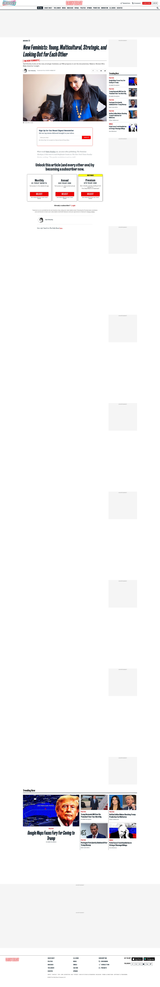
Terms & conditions (107, 974)
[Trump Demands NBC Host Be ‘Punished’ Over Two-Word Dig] (133, 96)
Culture (75, 968)
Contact (54, 974)
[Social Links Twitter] (136, 964)
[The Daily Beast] (74, 3)
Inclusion (98, 974)
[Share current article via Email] (101, 70)
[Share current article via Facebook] (93, 70)
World (75, 964)
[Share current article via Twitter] (97, 70)
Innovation (104, 8)
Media (64, 8)
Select (39, 194)
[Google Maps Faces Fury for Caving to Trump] (133, 85)
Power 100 (96, 8)
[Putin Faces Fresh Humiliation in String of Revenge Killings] (133, 131)
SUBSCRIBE (146, 3)
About (49, 974)
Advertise (67, 974)
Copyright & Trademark (120, 974)
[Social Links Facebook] (132, 964)
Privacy (76, 974)
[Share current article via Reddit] (105, 70)
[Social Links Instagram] (139, 964)
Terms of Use (58, 140)
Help (72, 974)
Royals (77, 8)
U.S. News (112, 8)
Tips (59, 974)
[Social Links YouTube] (143, 964)
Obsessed (70, 8)
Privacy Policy (66, 140)
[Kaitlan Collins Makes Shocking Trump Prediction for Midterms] (133, 118)
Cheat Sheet (48, 8)
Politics (83, 8)
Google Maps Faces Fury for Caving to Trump (51, 835)
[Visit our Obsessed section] (15, 3)
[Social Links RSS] (147, 964)
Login (73, 205)
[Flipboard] (150, 964)
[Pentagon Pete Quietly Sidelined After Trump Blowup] (133, 107)
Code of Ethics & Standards (87, 974)
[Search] (158, 8)
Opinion (89, 8)
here (61, 228)
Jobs (62, 974)
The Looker (57, 8)
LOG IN (155, 3)
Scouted (119, 8)
